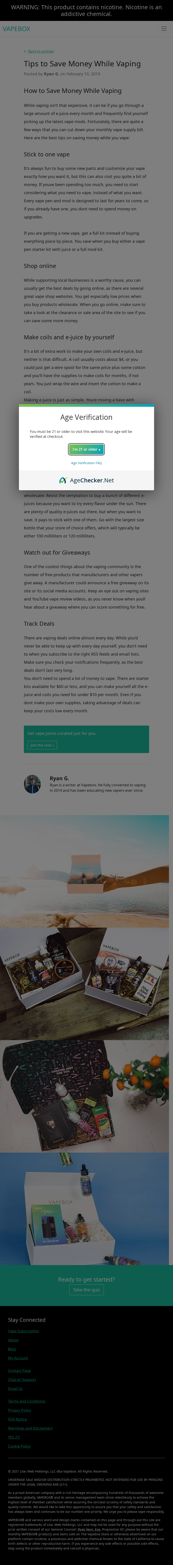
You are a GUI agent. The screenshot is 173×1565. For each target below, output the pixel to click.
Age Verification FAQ (86, 463)
